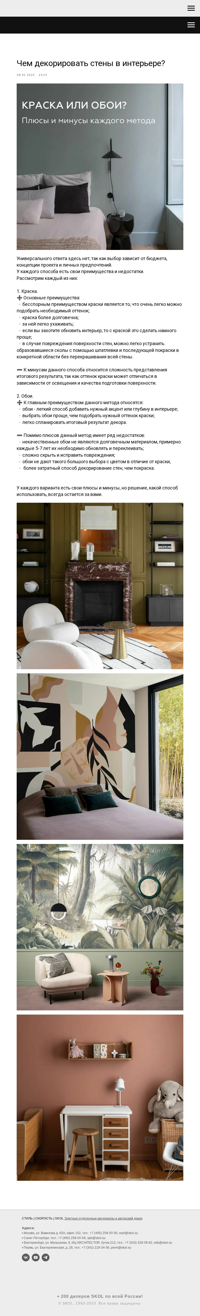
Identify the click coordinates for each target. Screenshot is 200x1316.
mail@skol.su (128, 1233)
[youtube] (36, 1257)
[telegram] (45, 1257)
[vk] (26, 1257)
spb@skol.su (96, 1238)
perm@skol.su (121, 1247)
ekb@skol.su (163, 1242)
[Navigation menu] (191, 8)
